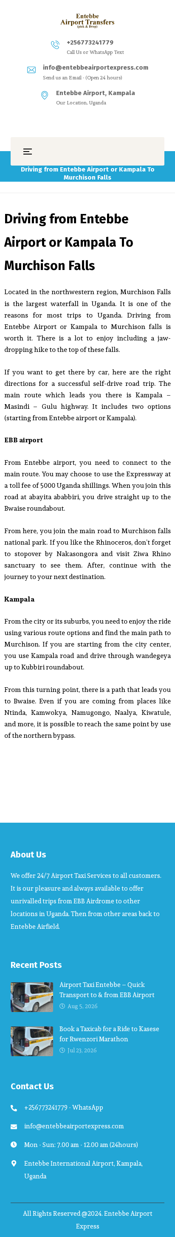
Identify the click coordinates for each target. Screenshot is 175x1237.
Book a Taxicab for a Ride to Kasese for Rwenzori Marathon (109, 1034)
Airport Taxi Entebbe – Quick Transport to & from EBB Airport (107, 990)
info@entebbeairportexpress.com (95, 67)
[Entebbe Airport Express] (87, 21)
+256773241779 (90, 42)
